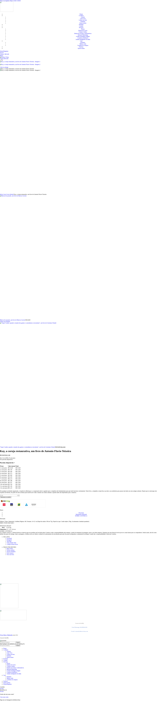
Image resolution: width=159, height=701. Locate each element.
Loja (4, 194)
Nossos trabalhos (11, 551)
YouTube (9, 541)
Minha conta (83, 44)
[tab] (81, 513)
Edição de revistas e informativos (82, 33)
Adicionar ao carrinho (6, 497)
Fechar (2, 688)
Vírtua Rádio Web (11, 543)
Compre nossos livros (12, 544)
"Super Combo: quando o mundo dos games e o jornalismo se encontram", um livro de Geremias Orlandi (27, 447)
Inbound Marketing (83, 35)
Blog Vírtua (10, 548)
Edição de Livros (82, 30)
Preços (83, 29)
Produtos (82, 42)
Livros (8, 194)
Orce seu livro (10, 554)
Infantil (12, 194)
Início (1, 194)
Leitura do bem (83, 20)
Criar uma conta (4, 697)
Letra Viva (83, 18)
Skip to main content (15, 0)
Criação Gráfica (83, 32)
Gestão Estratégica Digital (83, 36)
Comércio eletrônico (83, 38)
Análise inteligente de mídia (83, 39)
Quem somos (82, 23)
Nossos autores (10, 550)
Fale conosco (10, 553)
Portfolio (83, 21)
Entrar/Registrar (7, 684)
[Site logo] (6, 11)
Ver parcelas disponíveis (6, 459)
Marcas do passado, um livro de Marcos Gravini (12, 320)
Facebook (9, 538)
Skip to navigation (5, 0)
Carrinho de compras (82, 45)
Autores (83, 17)
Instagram (9, 540)
